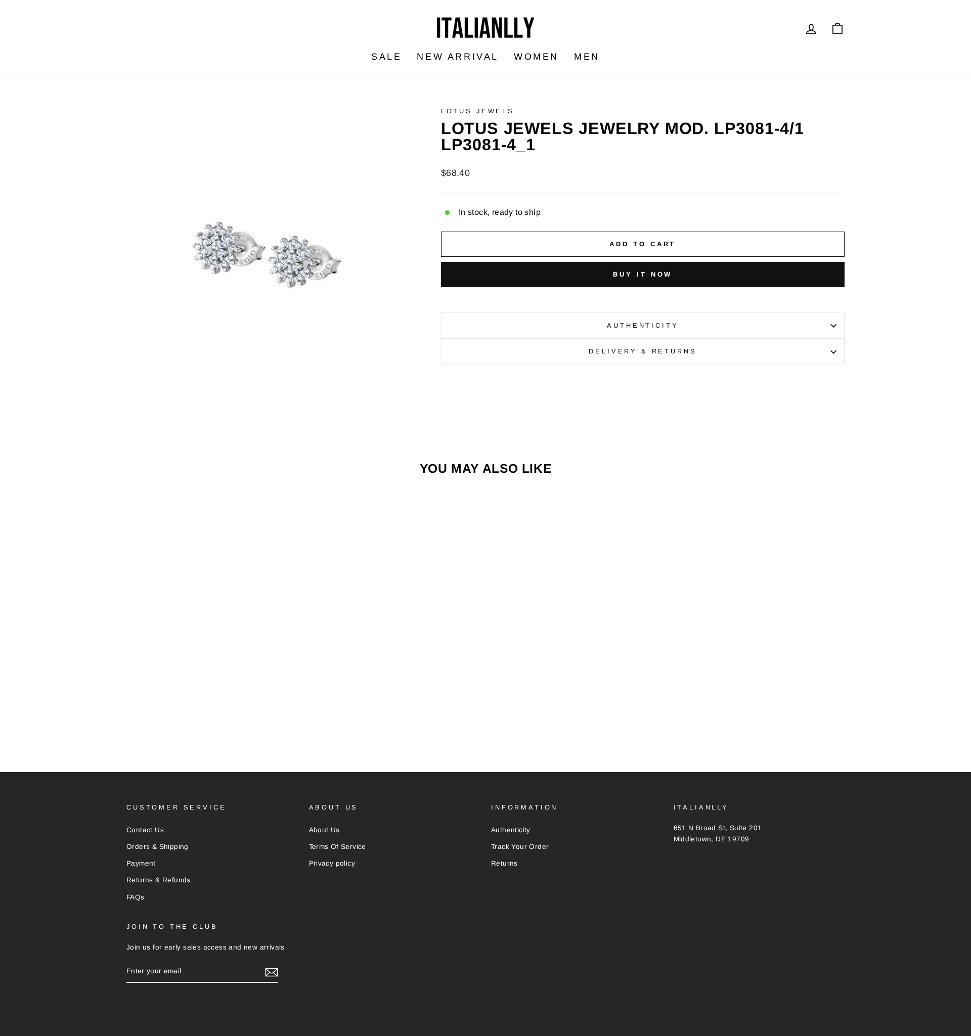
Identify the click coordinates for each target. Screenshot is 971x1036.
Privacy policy (332, 863)
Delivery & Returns (642, 351)
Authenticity (642, 325)
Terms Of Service (337, 846)
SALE (386, 57)
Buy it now (642, 274)
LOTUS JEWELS (477, 111)
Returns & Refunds (158, 880)
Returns (504, 863)
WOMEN (536, 57)
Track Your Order (520, 846)
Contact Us (145, 830)
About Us (324, 830)
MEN (587, 57)
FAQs (135, 897)
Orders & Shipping (157, 846)
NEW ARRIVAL (458, 57)
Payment (141, 863)
